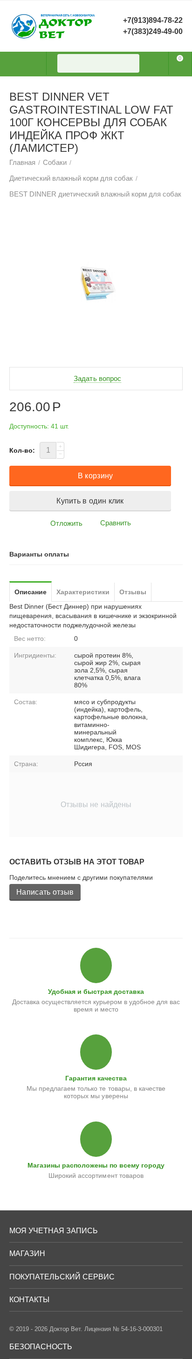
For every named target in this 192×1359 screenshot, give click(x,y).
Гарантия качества (96, 1078)
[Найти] (130, 63)
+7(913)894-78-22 (153, 20)
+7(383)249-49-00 (153, 31)
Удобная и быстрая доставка (96, 991)
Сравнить (115, 523)
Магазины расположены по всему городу (96, 1165)
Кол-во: (22, 450)
